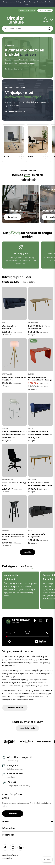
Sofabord (32, 479)
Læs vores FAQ (12, 761)
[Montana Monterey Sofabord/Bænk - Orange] (40, 354)
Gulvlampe (7, 374)
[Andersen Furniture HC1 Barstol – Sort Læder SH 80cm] (14, 511)
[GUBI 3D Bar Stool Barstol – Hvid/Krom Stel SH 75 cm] (14, 409)
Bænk (31, 374)
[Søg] (49, 28)
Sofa (4, 323)
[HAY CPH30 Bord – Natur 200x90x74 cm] (40, 303)
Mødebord (33, 323)
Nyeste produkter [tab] (11, 282)
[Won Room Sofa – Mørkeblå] (14, 303)
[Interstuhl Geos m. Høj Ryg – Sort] (14, 460)
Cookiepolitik (7, 858)
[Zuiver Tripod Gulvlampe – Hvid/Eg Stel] (14, 354)
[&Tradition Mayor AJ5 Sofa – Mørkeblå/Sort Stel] (40, 409)
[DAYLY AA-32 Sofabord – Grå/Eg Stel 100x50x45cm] (40, 460)
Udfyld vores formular (15, 769)
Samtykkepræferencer (10, 855)
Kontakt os (11, 777)
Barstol (5, 428)
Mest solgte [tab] (29, 282)
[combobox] (27, 29)
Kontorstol (8, 479)
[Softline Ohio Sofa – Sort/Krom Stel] (40, 511)
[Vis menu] (3, 19)
